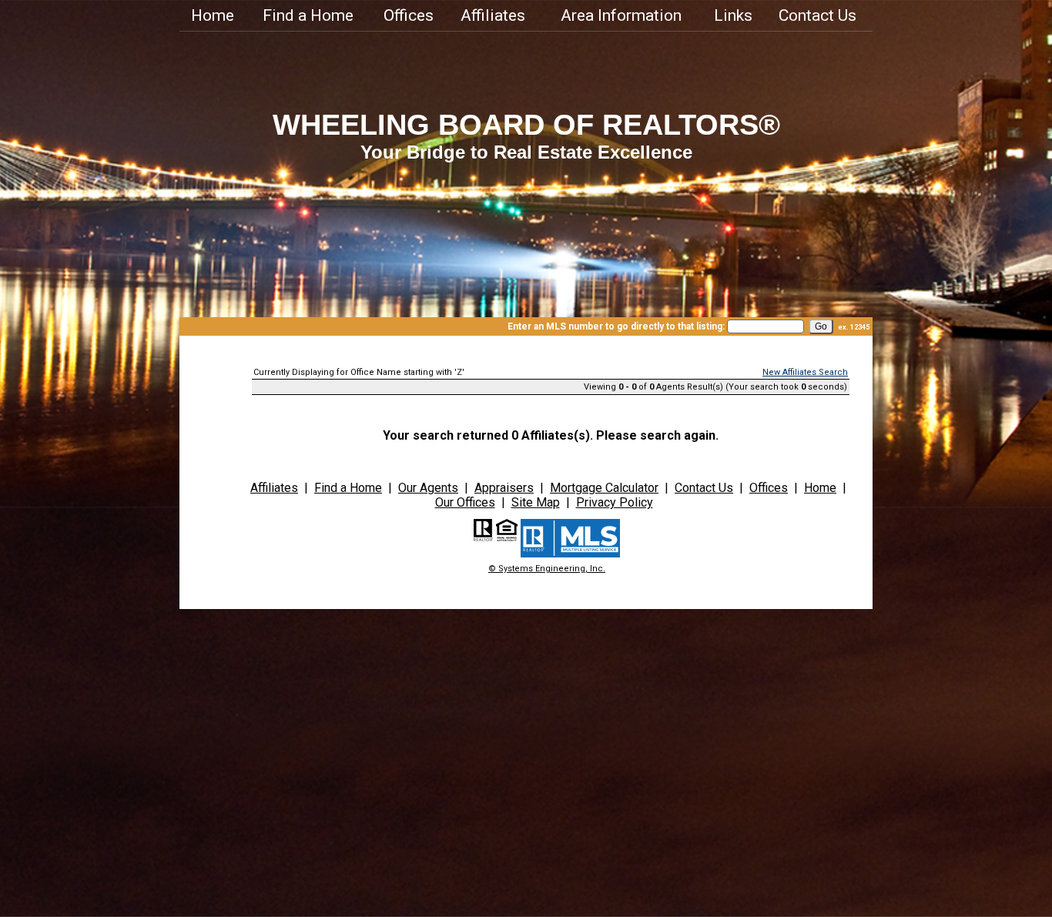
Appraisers (504, 487)
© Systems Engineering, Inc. (546, 569)
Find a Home (308, 15)
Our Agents (428, 487)
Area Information (621, 15)
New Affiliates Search (805, 372)
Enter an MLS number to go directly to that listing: (616, 326)
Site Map (535, 502)
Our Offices (465, 502)
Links (733, 15)
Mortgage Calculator (604, 487)
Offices (409, 15)
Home (212, 15)
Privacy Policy (614, 502)
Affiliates (493, 15)
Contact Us (817, 15)
